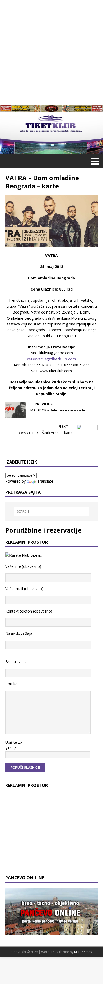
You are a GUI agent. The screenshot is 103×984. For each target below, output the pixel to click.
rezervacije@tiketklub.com (51, 358)
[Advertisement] (51, 51)
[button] (94, 160)
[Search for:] (51, 511)
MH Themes (83, 952)
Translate (45, 481)
